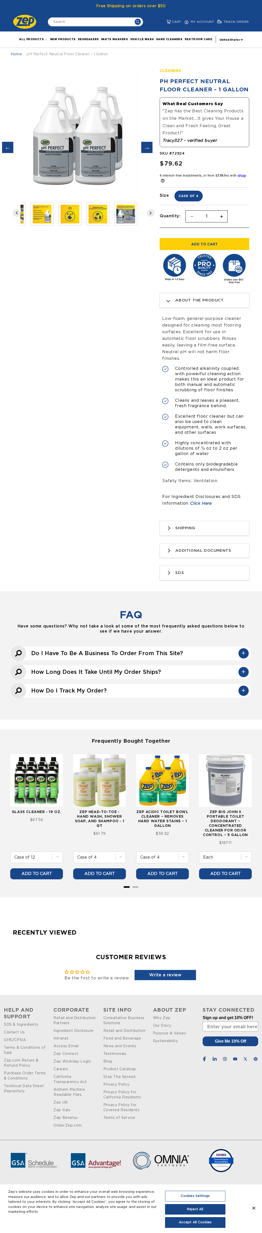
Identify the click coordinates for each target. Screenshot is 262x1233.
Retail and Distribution (124, 1031)
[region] (131, 1208)
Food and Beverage (122, 1038)
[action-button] (137, 22)
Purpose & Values (169, 1033)
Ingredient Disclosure (73, 1031)
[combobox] (95, 22)
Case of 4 (189, 196)
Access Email (66, 1046)
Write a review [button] (165, 975)
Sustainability (165, 1041)
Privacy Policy (116, 1084)
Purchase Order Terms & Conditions (25, 1076)
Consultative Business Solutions (124, 1020)
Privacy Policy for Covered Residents (121, 1107)
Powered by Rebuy (131, 893)
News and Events (119, 1046)
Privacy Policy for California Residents (122, 1094)
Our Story (162, 1026)
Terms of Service (119, 1118)
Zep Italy (61, 1110)
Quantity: (170, 215)
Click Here (201, 503)
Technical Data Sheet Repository (24, 1088)
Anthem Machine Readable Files (69, 1092)
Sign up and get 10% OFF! (228, 1017)
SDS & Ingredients (21, 1024)
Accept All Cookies (195, 1222)
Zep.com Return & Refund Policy (21, 1063)
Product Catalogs (119, 1069)
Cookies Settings (195, 1196)
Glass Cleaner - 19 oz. (36, 812)
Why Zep (161, 1018)
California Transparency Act (70, 1079)
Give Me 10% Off (230, 1041)
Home (16, 54)
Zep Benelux (65, 1118)
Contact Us (14, 1032)
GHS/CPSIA (15, 1040)
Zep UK (60, 1102)
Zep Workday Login (72, 1061)
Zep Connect (65, 1054)
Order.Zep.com (67, 1125)
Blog (107, 1061)
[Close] (253, 1208)
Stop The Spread (119, 1077)
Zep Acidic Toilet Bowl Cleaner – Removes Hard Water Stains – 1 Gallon (162, 818)
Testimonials (115, 1054)
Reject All (195, 1209)
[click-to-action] (26, 21)
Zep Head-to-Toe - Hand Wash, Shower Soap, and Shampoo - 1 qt (99, 818)
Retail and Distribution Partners (74, 1020)
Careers (60, 1069)
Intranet (61, 1038)
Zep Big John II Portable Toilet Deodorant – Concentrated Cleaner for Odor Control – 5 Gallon (225, 823)
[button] (164, 21)
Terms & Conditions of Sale (25, 1050)
